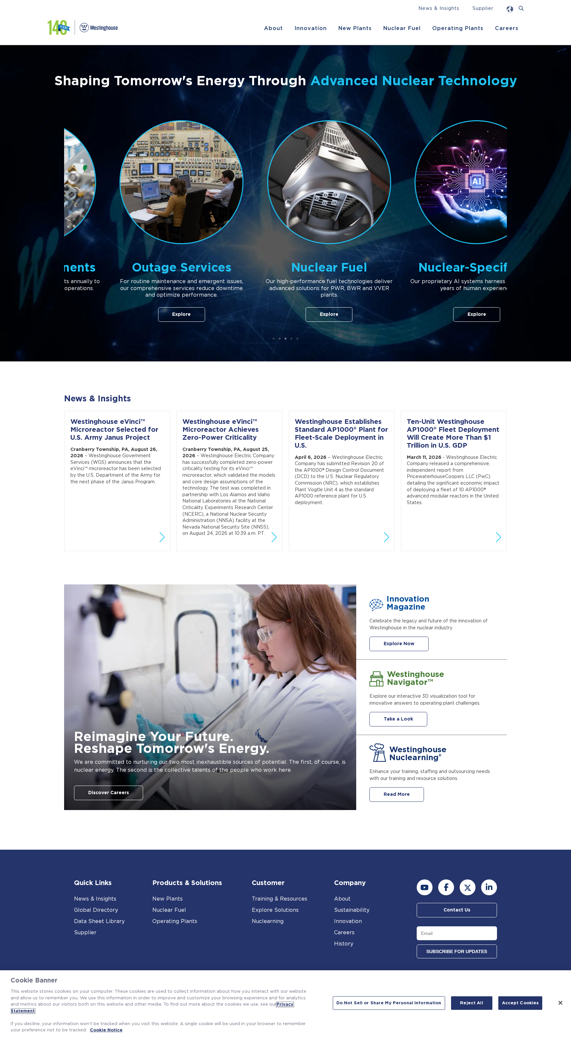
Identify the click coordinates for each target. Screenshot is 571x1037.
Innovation (310, 28)
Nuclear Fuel (402, 28)
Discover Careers (108, 793)
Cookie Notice (106, 1030)
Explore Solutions (275, 910)
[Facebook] (446, 887)
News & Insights (438, 8)
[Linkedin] (489, 887)
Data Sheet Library (99, 921)
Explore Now (399, 644)
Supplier (483, 8)
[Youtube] (425, 887)
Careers (506, 28)
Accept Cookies (520, 1003)
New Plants (355, 28)
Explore (138, 314)
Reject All (471, 1003)
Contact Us (456, 910)
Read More (397, 794)
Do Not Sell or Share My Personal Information (388, 1003)
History (343, 943)
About (273, 28)
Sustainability (351, 910)
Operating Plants (457, 28)
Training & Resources (279, 899)
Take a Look (398, 719)
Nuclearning (268, 921)
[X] (468, 887)
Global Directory (96, 910)
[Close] (560, 1003)
